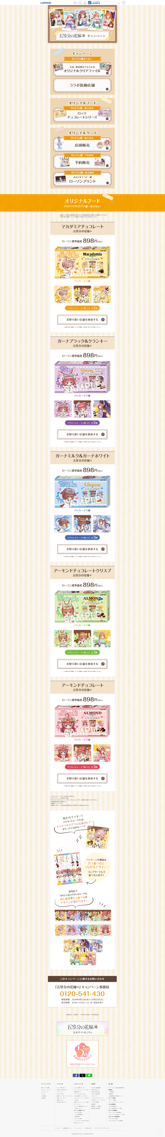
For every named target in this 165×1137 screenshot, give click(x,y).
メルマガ (58, 1128)
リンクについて (78, 1128)
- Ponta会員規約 (112, 1106)
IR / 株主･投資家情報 (95, 1087)
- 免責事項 (110, 1094)
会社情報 (43, 1098)
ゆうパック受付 (60, 1094)
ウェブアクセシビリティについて (102, 1128)
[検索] (119, 3)
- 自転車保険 (77, 1116)
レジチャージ (60, 1091)
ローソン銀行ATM (61, 1087)
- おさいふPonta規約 (113, 1118)
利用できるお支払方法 (62, 1089)
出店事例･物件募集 (95, 1108)
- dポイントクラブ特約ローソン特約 (116, 1114)
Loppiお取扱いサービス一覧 (80, 1096)
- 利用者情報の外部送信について (115, 1096)
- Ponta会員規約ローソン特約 (115, 1108)
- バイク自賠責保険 (78, 1114)
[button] (123, 2)
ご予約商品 (43, 1096)
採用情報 (93, 1104)
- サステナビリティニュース (97, 1098)
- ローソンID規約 (112, 1100)
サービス (43, 1094)
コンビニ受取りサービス (79, 1087)
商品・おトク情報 (45, 1087)
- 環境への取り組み (95, 1091)
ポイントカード (44, 1091)
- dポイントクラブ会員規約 (114, 1112)
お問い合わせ (89, 1128)
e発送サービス (60, 1100)
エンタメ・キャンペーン (46, 1089)
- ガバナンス (94, 1096)
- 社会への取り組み (95, 1094)
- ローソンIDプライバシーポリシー (116, 1102)
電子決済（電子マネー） (62, 1102)
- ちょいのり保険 (78, 1112)
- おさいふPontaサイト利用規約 (115, 1120)
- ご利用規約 (111, 1091)
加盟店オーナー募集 (95, 1106)
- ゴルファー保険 (78, 1118)
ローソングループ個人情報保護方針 (116, 1087)
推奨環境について (68, 1128)
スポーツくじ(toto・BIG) (80, 1094)
